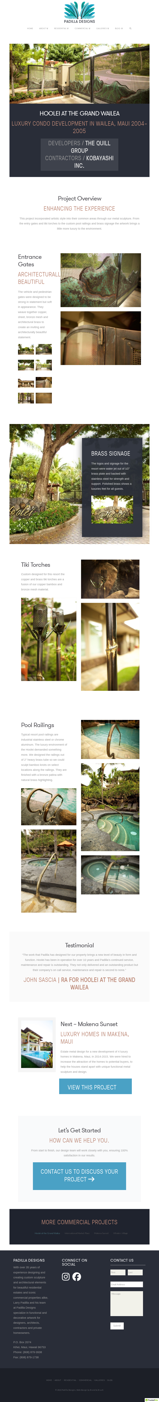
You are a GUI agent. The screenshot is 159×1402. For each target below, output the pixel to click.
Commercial (85, 1380)
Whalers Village (120, 1233)
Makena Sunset (101, 1233)
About (58, 1380)
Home (49, 1380)
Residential (70, 1380)
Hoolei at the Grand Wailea (47, 1233)
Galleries (100, 1380)
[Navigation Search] (130, 29)
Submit (117, 1325)
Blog (110, 1380)
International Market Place (77, 1233)
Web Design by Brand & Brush (90, 1390)
